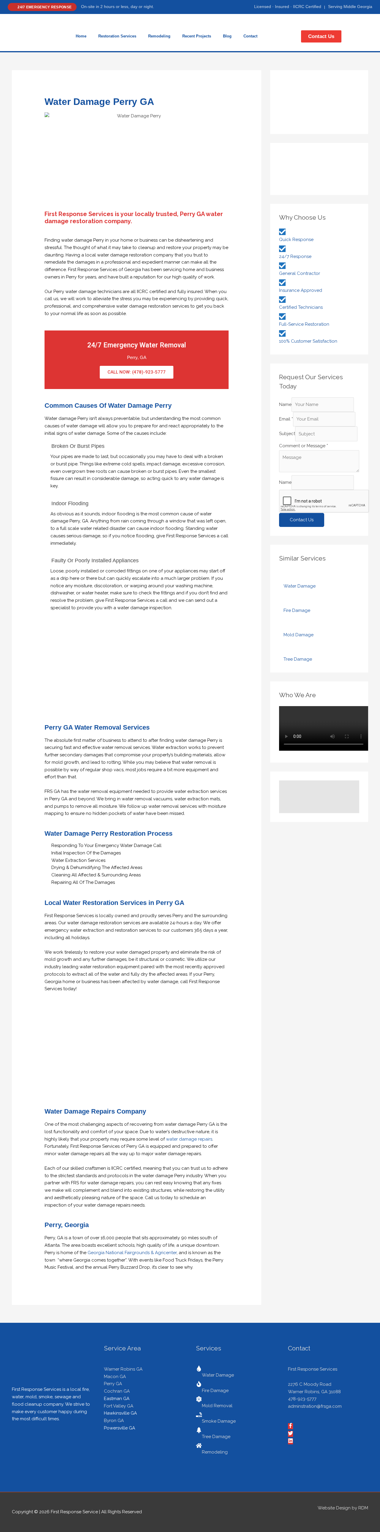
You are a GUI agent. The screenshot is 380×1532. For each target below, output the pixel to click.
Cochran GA (117, 1391)
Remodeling (159, 36)
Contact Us (302, 519)
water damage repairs (189, 1139)
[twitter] (291, 1434)
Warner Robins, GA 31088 (314, 1391)
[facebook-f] (291, 1426)
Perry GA (113, 1383)
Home (81, 36)
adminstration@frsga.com (315, 1406)
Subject (287, 434)
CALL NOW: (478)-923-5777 (136, 372)
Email (286, 419)
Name (285, 404)
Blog (227, 36)
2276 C (296, 1384)
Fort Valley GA (118, 1406)
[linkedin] (290, 1441)
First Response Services (312, 1369)
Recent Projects (196, 36)
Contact (250, 36)
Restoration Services (117, 36)
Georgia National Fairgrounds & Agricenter (132, 1252)
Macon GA (115, 1376)
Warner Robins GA (123, 1369)
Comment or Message (303, 445)
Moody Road (317, 1384)
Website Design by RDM (343, 1508)
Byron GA (114, 1420)
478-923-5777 (302, 1399)
